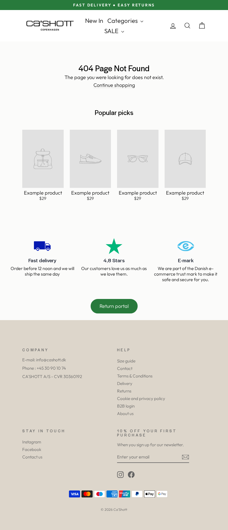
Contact (124, 368)
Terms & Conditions (134, 376)
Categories (123, 20)
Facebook (31, 449)
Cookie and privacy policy (141, 398)
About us (125, 413)
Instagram (31, 442)
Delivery (124, 383)
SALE (112, 31)
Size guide (126, 361)
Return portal (114, 306)
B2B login (126, 406)
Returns (124, 391)
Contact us (32, 457)
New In (94, 20)
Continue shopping (114, 85)
